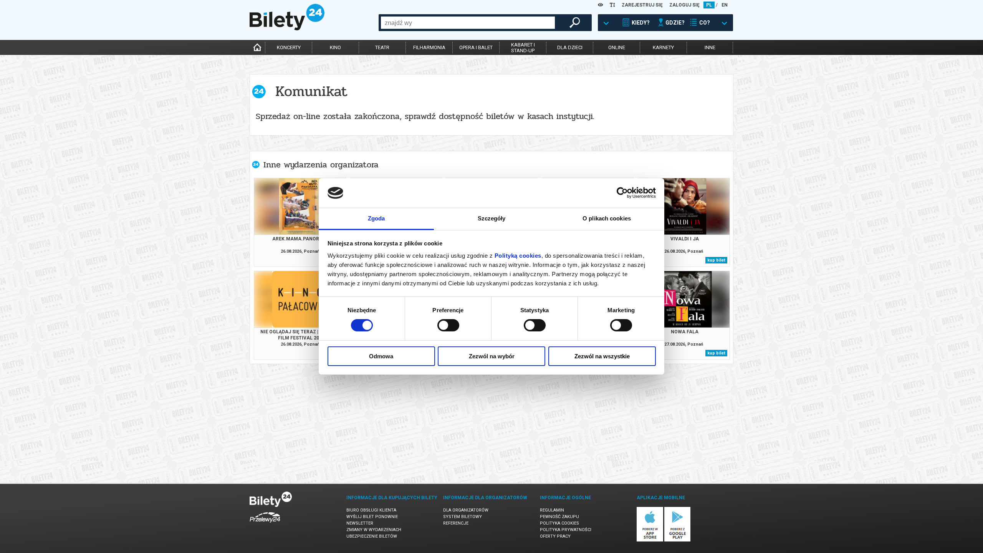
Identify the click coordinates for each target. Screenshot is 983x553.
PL (709, 5)
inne (710, 47)
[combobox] (468, 22)
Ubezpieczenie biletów (371, 536)
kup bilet (716, 260)
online (616, 47)
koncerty (289, 47)
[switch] (448, 325)
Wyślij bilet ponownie (372, 516)
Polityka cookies (559, 523)
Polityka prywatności (565, 529)
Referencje (455, 523)
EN (725, 5)
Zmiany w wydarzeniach (373, 529)
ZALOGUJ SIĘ (684, 5)
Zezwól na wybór (492, 356)
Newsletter (359, 523)
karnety (663, 47)
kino (335, 47)
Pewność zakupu (559, 516)
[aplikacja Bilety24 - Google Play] (677, 540)
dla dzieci (570, 47)
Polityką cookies (518, 255)
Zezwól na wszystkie (602, 356)
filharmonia (429, 47)
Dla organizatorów (465, 510)
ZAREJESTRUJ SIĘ (642, 5)
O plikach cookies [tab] (607, 218)
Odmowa (381, 356)
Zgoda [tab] (376, 218)
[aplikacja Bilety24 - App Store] (650, 540)
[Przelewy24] (265, 524)
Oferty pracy (555, 536)
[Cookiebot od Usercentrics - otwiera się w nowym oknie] (622, 193)
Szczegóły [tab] (492, 218)
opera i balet (476, 47)
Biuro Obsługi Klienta (371, 510)
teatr (382, 47)
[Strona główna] (287, 28)
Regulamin (552, 510)
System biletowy (462, 516)
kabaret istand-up (523, 47)
